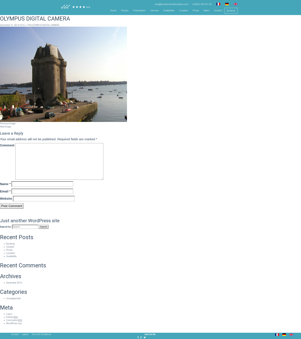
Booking (231, 10)
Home (113, 10)
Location (183, 10)
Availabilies (169, 10)
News (206, 10)
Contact (218, 10)
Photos (124, 10)
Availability (11, 256)
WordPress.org (13, 323)
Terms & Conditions (41, 334)
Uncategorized (13, 298)
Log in (9, 314)
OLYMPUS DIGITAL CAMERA (45, 25)
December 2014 (14, 282)
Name (5, 184)
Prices (196, 10)
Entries (12, 317)
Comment (7, 145)
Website (6, 198)
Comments (14, 320)
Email (5, 191)
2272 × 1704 (25, 25)
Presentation (139, 10)
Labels (25, 334)
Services (154, 10)
